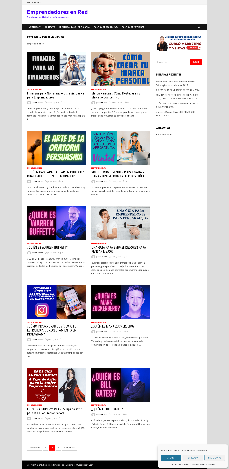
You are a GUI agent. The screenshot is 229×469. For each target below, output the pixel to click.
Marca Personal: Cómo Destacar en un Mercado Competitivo (116, 95)
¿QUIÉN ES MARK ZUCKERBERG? (112, 326)
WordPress (82, 464)
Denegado (193, 458)
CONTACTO (50, 27)
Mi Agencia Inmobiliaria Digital (74, 27)
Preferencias (214, 458)
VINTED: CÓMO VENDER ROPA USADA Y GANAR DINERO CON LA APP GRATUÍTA (117, 174)
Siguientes (69, 447)
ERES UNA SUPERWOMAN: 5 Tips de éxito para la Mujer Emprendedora (54, 411)
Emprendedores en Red (57, 11)
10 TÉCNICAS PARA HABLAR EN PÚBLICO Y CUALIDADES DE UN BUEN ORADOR (56, 174)
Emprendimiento (34, 89)
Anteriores (34, 447)
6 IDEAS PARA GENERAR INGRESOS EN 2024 (177, 90)
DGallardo (39, 102)
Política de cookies (177, 464)
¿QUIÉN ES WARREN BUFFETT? (47, 247)
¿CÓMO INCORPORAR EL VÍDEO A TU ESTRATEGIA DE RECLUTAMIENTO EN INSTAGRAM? (51, 330)
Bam (91, 464)
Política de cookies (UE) (106, 27)
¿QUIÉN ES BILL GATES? (107, 409)
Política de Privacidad (191, 464)
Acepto (170, 458)
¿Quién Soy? (35, 27)
